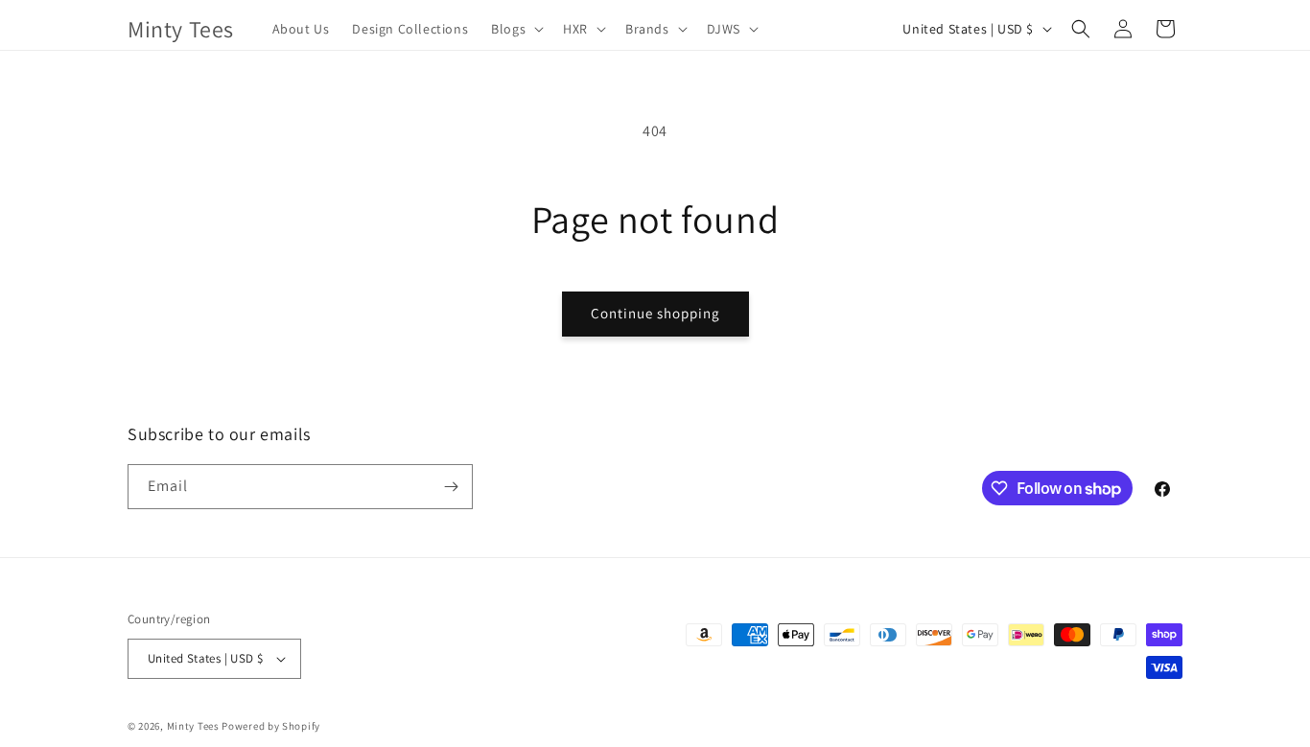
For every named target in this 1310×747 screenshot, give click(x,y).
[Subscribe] (451, 486)
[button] (515, 29)
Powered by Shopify (271, 726)
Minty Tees (193, 726)
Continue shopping (655, 313)
